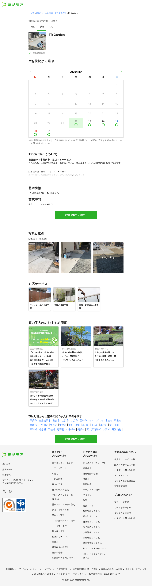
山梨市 (65, 420)
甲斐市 (117, 420)
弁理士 (86, 479)
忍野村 (60, 429)
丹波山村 (116, 429)
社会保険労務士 (90, 473)
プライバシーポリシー (28, 569)
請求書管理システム (92, 543)
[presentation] (32, 27)
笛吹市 (33, 424)
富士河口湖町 (94, 429)
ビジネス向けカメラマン (94, 463)
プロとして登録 (121, 502)
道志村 (42, 429)
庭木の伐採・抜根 (60, 489)
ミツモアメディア (122, 475)
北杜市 (108, 420)
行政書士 (87, 468)
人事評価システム (91, 532)
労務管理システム (91, 537)
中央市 (62, 424)
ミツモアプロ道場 (122, 512)
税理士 (55, 542)
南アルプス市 (60, 13)
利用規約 (10, 569)
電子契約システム (91, 527)
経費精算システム (91, 521)
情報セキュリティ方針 (135, 569)
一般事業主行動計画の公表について (103, 574)
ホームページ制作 (91, 489)
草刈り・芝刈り (59, 515)
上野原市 (43, 424)
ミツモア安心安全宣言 (124, 480)
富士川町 (114, 424)
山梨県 (50, 13)
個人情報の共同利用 (43, 574)
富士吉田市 (45, 420)
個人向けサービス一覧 (124, 459)
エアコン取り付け (60, 468)
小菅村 (106, 429)
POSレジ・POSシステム (94, 548)
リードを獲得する (122, 507)
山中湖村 (71, 429)
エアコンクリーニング (62, 463)
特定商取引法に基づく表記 (85, 569)
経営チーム (7, 469)
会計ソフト (88, 505)
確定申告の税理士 (60, 547)
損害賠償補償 (120, 486)
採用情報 (6, 474)
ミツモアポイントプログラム (69, 574)
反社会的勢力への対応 (111, 569)
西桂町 (51, 429)
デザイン (87, 495)
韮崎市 (83, 420)
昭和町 (33, 429)
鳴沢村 (81, 429)
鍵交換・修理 (58, 531)
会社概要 (6, 464)
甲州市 (53, 424)
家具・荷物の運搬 (60, 510)
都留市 (56, 420)
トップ (31, 13)
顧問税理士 (57, 552)
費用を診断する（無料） (76, 215)
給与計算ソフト (90, 516)
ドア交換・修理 (59, 526)
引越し (55, 473)
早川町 (85, 424)
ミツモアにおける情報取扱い (55, 569)
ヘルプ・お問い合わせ (124, 470)
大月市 (74, 420)
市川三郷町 (74, 424)
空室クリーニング (60, 536)
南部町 (103, 424)
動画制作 (87, 484)
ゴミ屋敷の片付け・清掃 (63, 520)
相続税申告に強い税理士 (63, 558)
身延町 (94, 424)
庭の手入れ (41, 13)
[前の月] (30, 71)
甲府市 (33, 420)
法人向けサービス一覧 (124, 464)
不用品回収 (57, 479)
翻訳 (85, 500)
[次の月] (121, 71)
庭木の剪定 (57, 484)
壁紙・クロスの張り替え (63, 504)
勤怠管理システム (91, 511)
